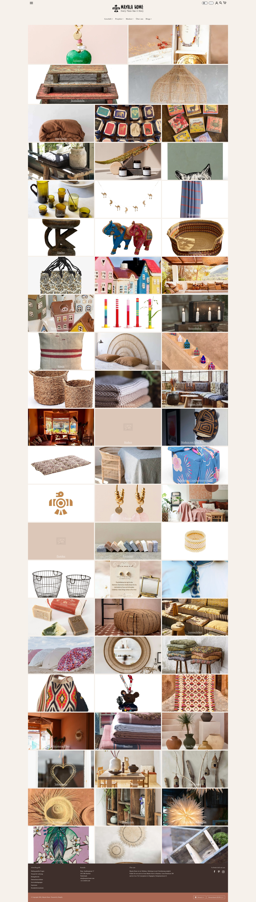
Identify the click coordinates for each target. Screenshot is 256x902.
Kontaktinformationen (37, 888)
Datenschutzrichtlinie (37, 879)
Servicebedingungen (36, 882)
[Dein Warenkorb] (224, 2)
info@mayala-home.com (87, 878)
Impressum (34, 885)
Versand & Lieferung (37, 874)
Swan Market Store (148, 873)
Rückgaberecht (35, 877)
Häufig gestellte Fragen (37, 871)
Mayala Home (46, 897)
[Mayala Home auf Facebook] (214, 872)
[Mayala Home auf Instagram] (223, 872)
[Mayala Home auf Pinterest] (219, 872)
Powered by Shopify (56, 897)
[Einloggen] (216, 2)
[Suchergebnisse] (220, 2)
